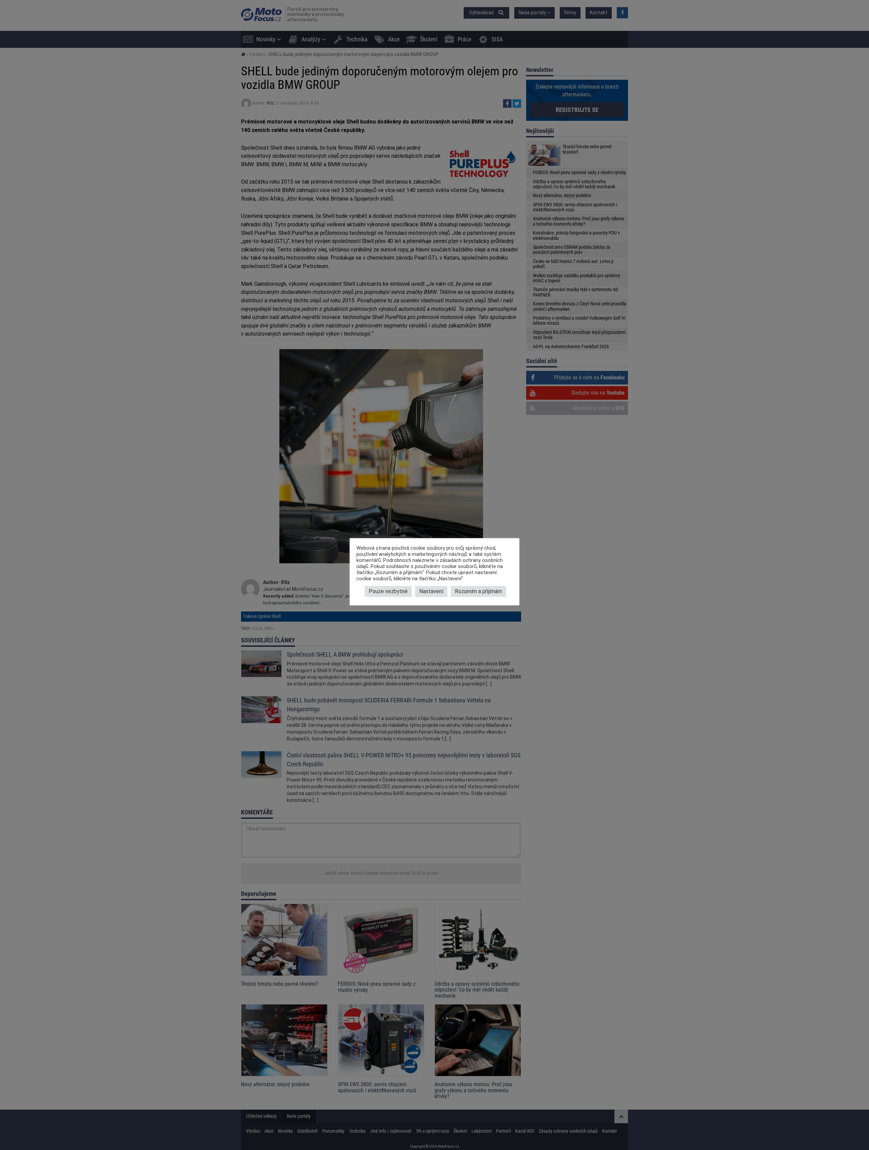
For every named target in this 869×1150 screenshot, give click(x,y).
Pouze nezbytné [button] (388, 591)
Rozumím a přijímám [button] (478, 591)
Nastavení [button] (431, 591)
